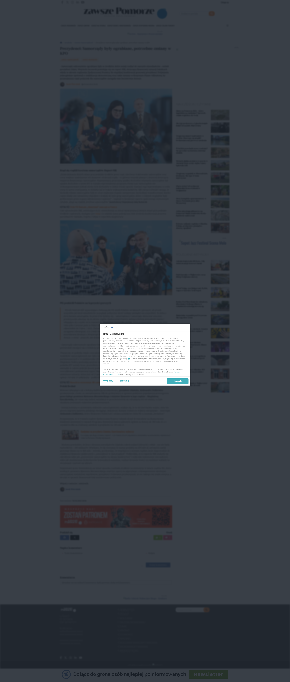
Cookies (117, 374)
